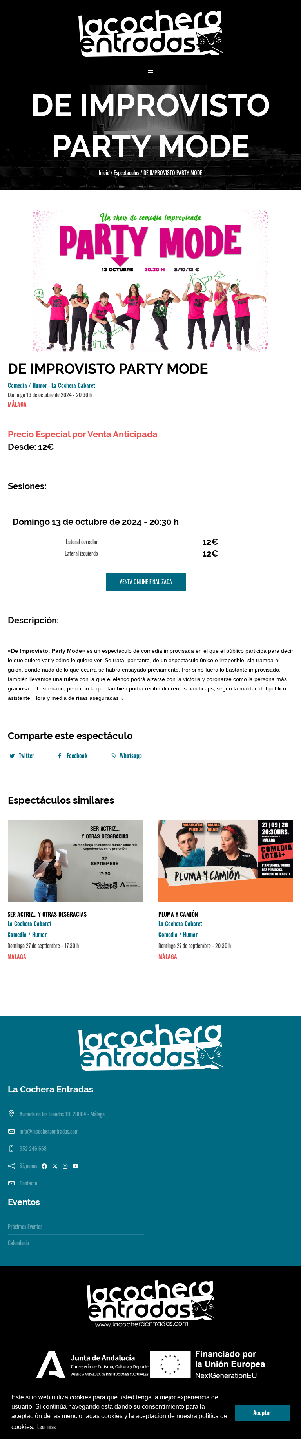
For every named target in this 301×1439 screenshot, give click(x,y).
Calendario (18, 1242)
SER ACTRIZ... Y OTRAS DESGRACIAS (47, 914)
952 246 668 (33, 1148)
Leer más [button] (46, 1427)
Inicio (104, 172)
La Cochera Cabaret (73, 385)
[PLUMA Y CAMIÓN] (226, 861)
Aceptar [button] (262, 1412)
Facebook (77, 755)
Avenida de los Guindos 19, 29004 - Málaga (62, 1114)
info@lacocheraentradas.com (49, 1131)
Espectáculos (126, 172)
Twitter (26, 755)
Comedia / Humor (27, 385)
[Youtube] (76, 1165)
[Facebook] (44, 1165)
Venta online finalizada (146, 581)
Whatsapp (131, 755)
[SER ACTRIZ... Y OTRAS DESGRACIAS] (75, 861)
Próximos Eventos (25, 1226)
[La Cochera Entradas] (150, 33)
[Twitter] (55, 1165)
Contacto (28, 1183)
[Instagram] (65, 1165)
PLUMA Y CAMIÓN (178, 914)
